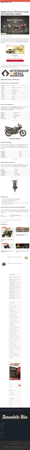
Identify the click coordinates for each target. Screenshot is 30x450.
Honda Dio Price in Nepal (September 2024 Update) (7, 240)
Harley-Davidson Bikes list (13, 332)
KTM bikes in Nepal (12, 337)
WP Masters (2, 426)
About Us (2, 437)
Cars (10, 402)
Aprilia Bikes (11, 309)
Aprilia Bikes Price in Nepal (13, 311)
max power (11, 339)
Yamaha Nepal (12, 357)
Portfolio (2, 425)
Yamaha (11, 355)
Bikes (10, 318)
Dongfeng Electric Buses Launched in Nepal (15, 286)
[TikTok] (28, 2)
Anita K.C (11, 36)
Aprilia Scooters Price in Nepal (13, 316)
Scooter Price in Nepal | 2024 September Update (14, 256)
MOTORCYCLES (14, 9)
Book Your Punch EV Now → (15, 60)
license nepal (17, 337)
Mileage (11, 341)
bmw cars (17, 318)
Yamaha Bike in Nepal (16, 355)
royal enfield (11, 346)
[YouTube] (27, 2)
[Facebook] (26, 2)
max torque (15, 339)
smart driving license (16, 346)
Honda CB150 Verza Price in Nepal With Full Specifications (7, 251)
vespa (13, 348)
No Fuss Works (2, 424)
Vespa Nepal (17, 348)
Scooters (5, 227)
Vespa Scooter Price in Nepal (13, 353)
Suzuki (11, 348)
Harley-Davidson (12, 325)
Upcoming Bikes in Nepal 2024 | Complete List (22, 251)
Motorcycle (11, 401)
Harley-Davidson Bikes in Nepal (14, 330)
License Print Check (12, 394)
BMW (13, 318)
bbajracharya (4, 9)
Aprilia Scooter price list (13, 314)
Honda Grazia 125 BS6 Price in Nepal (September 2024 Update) (21, 235)
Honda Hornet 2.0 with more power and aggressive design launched (13, 219)
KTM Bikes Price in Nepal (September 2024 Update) (15, 263)
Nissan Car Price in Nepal (13, 344)
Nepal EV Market (15, 341)
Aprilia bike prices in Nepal (13, 307)
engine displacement (12, 323)
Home (1, 433)
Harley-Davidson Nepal (13, 334)
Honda (16, 9)
